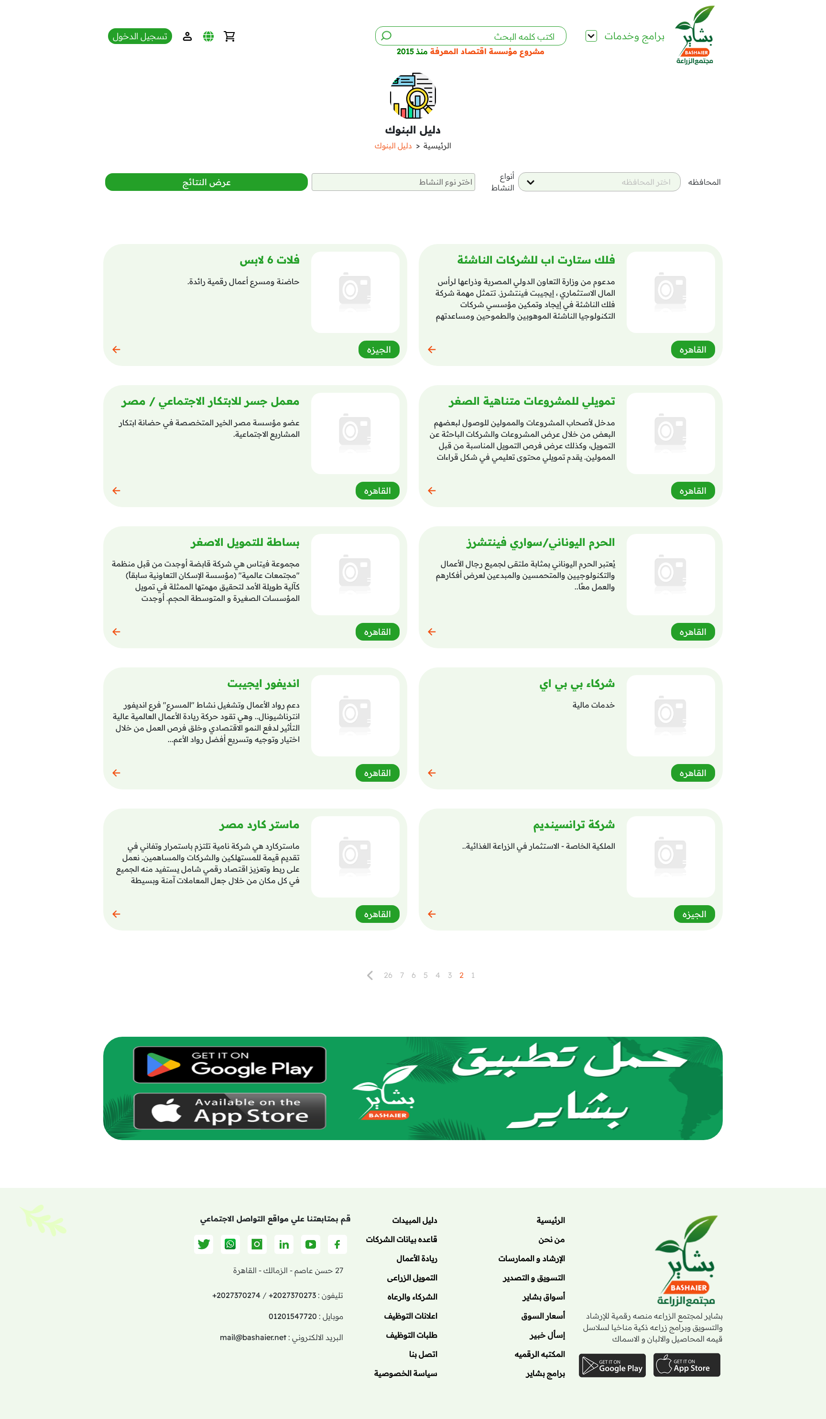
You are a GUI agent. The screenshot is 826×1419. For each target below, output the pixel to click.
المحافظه (704, 182)
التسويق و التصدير (534, 1277)
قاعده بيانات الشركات (401, 1239)
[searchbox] (393, 182)
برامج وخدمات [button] (635, 36)
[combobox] (599, 181)
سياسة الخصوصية (405, 1373)
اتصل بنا (423, 1354)
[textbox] (641, 181)
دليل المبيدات (414, 1220)
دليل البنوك (393, 145)
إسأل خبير (547, 1335)
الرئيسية (437, 145)
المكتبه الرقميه (540, 1354)
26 (388, 975)
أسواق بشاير (544, 1296)
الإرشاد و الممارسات (532, 1258)
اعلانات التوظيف (410, 1315)
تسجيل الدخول (140, 36)
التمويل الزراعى (412, 1277)
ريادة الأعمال (417, 1258)
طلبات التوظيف (411, 1335)
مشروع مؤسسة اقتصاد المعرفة (486, 51)
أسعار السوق (543, 1315)
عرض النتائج (207, 182)
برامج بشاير (545, 1373)
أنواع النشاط (502, 181)
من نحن (552, 1239)
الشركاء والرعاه (412, 1296)
